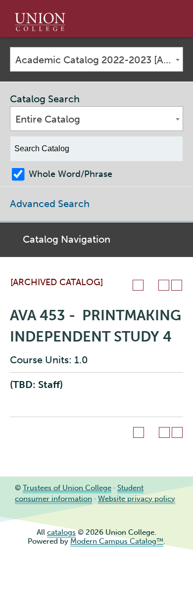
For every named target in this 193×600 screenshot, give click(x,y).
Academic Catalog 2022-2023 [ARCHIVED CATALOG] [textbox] (99, 60)
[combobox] (96, 59)
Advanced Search (50, 204)
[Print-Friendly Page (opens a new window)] (163, 285)
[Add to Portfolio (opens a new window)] (138, 285)
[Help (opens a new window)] (176, 285)
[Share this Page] (150, 285)
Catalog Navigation (66, 239)
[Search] (170, 149)
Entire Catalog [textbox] (47, 119)
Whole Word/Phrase (70, 174)
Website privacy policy (136, 498)
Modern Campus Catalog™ (116, 541)
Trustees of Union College (67, 487)
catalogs (61, 532)
